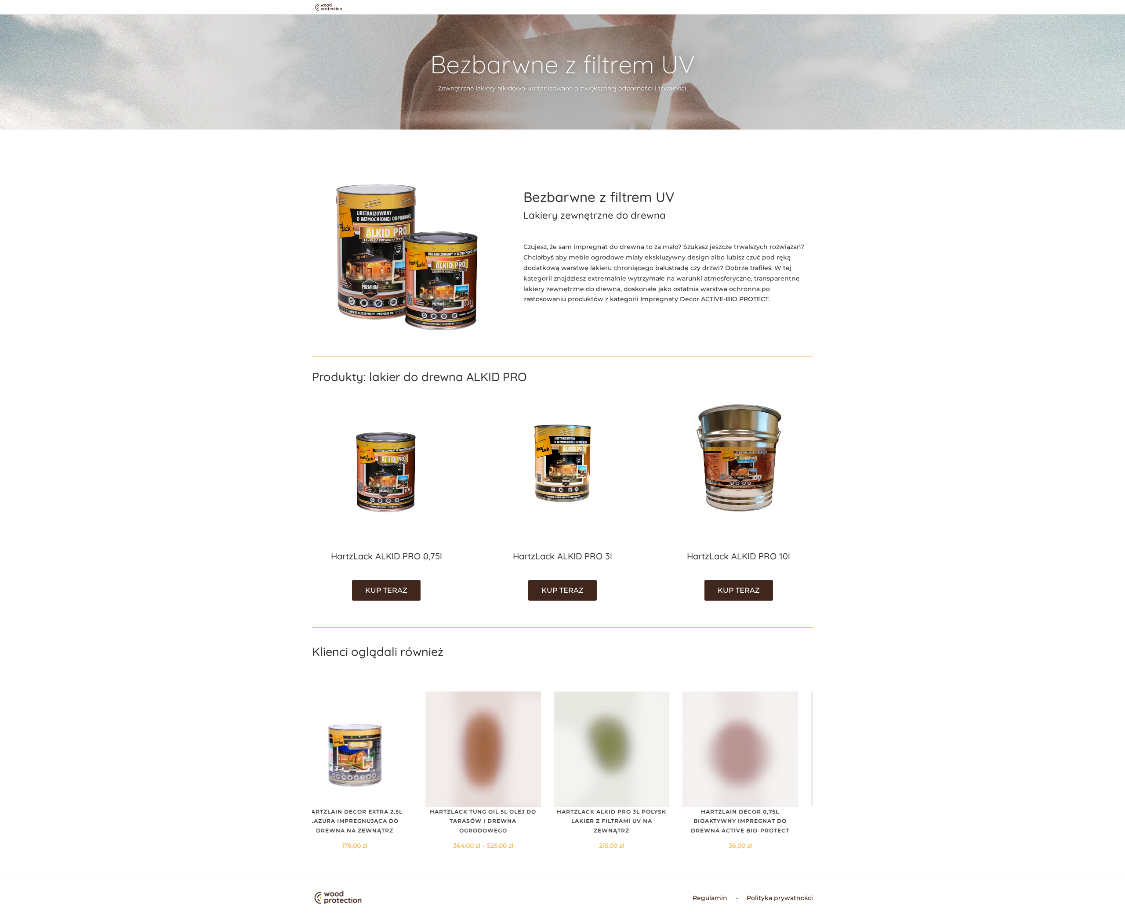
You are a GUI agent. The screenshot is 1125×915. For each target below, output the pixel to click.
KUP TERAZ (386, 590)
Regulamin (710, 898)
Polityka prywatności (780, 898)
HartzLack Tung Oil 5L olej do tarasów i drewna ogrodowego (369, 821)
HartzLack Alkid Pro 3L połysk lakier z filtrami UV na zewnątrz (498, 821)
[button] (801, 771)
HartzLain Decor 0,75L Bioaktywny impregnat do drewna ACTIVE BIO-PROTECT (626, 821)
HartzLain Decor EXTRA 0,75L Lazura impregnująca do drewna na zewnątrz (755, 821)
